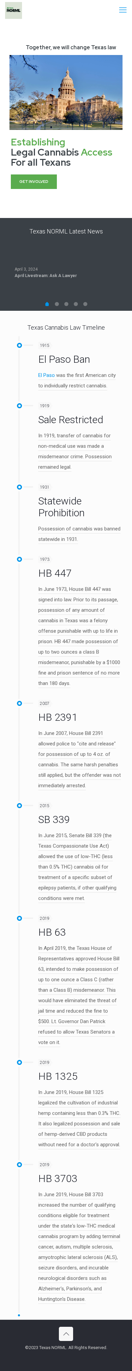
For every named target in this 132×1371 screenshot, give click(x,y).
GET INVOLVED (33, 181)
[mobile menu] (123, 10)
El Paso (46, 375)
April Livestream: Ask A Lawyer (46, 275)
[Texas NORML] (13, 10)
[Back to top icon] (66, 1334)
